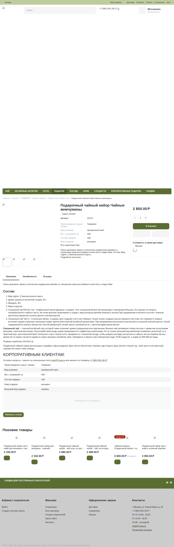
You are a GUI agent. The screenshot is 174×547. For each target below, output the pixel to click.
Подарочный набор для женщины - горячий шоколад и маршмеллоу (42, 447)
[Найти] (92, 10)
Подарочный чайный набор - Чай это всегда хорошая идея (97, 447)
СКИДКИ (150, 191)
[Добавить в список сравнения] (160, 234)
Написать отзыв (13, 415)
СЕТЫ (46, 191)
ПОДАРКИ (59, 191)
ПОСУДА (73, 191)
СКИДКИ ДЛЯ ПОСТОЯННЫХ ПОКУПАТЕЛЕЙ (27, 480)
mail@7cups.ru (58, 360)
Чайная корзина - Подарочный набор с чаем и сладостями (126, 447)
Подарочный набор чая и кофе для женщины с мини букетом (16, 447)
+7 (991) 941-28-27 (98, 360)
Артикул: (65, 218)
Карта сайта (51, 518)
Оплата (149, 2)
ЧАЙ (7, 191)
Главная (6, 198)
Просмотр (16, 439)
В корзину (151, 226)
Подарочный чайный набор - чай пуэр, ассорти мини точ (71, 447)
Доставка (131, 2)
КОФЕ (86, 191)
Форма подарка (38, 198)
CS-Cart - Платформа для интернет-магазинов (72, 545)
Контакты (140, 2)
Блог (168, 2)
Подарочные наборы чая (58, 198)
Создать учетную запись (13, 511)
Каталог (15, 198)
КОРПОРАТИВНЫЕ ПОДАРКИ (126, 191)
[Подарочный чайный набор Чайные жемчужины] (30, 230)
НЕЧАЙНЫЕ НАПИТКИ (26, 191)
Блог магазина (52, 511)
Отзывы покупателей (55, 515)
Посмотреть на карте (142, 530)
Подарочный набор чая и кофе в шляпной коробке (154, 447)
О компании (160, 2)
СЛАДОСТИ (100, 191)
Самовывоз (94, 511)
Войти (5, 507)
